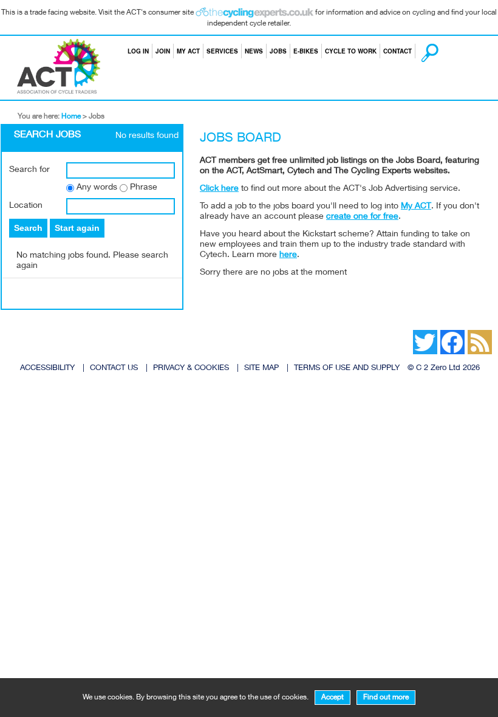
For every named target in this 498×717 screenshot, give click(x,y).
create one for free (362, 217)
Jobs (278, 51)
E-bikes (305, 51)
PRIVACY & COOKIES (191, 368)
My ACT (188, 51)
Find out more (386, 697)
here (288, 255)
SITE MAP (261, 368)
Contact (397, 51)
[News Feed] (395, 333)
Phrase (143, 188)
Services (222, 51)
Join (162, 51)
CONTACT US (114, 368)
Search (418, 51)
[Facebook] (401, 333)
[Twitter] (407, 333)
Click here (219, 189)
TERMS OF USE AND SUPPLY (347, 368)
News (254, 51)
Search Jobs (47, 135)
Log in (138, 51)
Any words (97, 188)
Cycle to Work (351, 51)
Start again (77, 228)
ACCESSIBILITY (47, 368)
